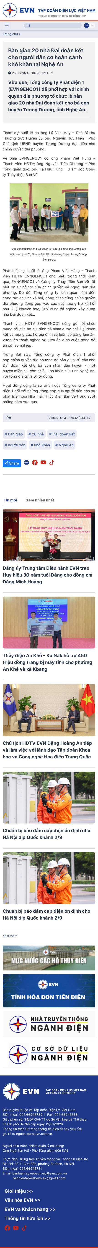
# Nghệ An (64, 445)
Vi (86, 25)
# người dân (15, 445)
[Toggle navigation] (6, 25)
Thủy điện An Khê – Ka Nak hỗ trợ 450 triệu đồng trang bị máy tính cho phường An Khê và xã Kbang (47, 662)
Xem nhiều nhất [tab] (40, 500)
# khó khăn (40, 445)
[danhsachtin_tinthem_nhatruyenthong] (49, 1023)
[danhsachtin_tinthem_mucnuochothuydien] (49, 958)
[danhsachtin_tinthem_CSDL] (49, 1054)
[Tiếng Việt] (49, 10)
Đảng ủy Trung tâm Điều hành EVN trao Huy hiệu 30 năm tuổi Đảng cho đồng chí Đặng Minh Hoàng (47, 575)
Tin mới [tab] (10, 500)
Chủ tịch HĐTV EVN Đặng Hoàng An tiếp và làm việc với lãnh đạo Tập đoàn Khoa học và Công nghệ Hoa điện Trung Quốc (47, 750)
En (92, 25)
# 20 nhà (36, 434)
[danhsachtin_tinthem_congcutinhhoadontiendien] (49, 990)
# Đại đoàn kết (62, 434)
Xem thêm (10, 936)
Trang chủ (10, 34)
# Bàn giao (14, 434)
